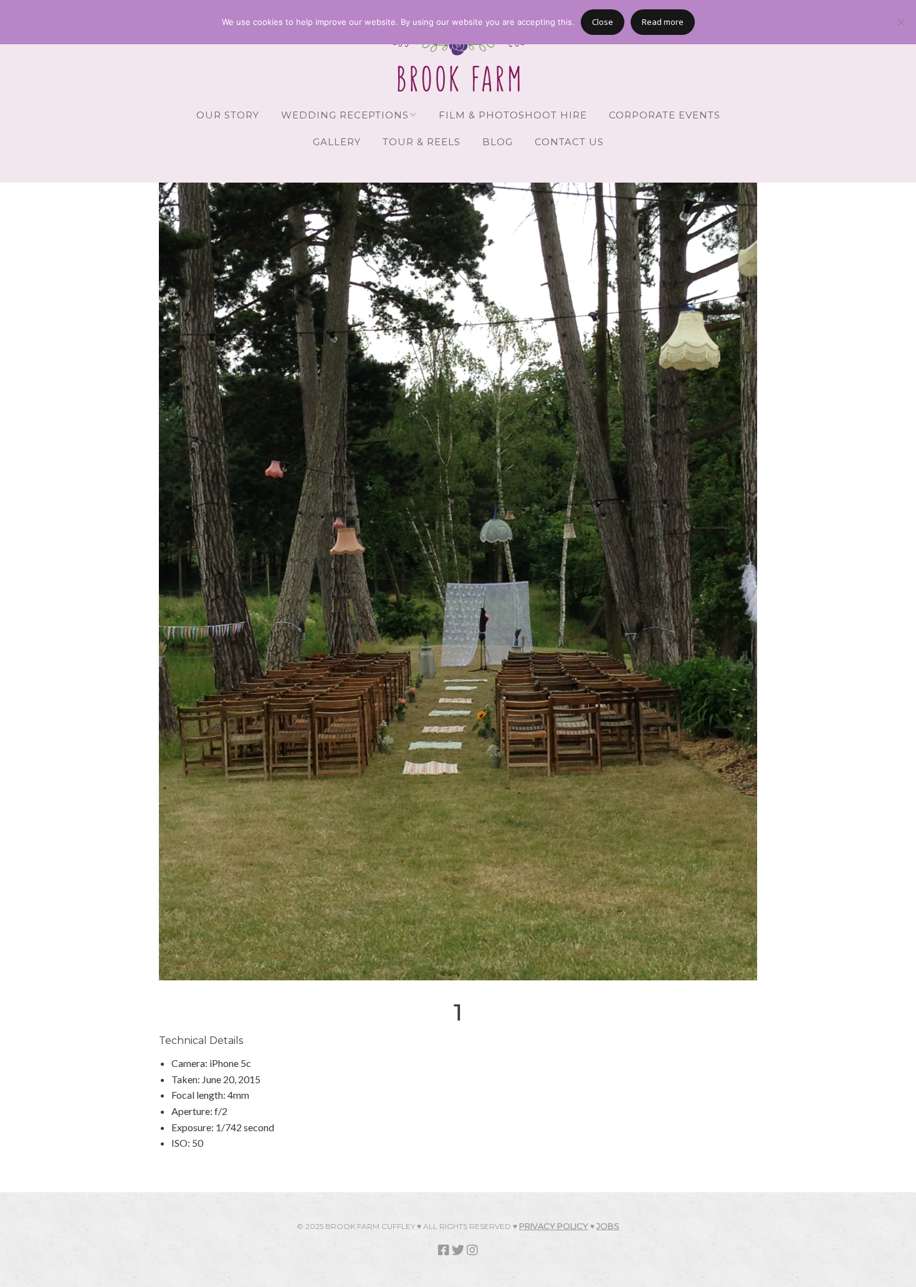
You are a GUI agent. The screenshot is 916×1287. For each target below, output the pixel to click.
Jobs (607, 1226)
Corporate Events (664, 115)
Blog (497, 142)
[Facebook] (443, 1250)
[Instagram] (472, 1250)
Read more (663, 21)
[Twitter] (458, 1250)
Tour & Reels (421, 142)
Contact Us (569, 142)
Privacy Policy (553, 1226)
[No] (900, 22)
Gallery (337, 142)
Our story (227, 115)
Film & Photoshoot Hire (513, 115)
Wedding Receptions (345, 115)
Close (602, 21)
